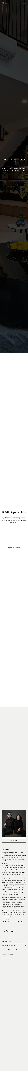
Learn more (14, 840)
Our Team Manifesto (14, 548)
